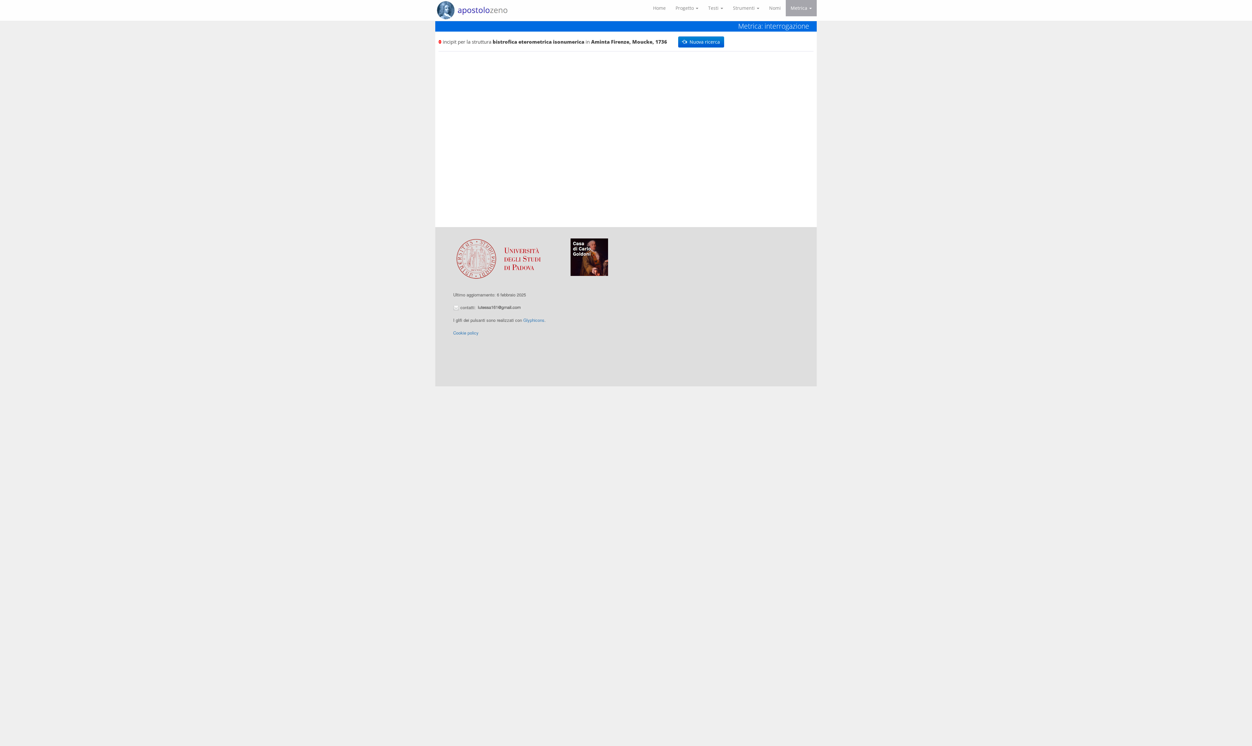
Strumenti (744, 8)
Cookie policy (466, 333)
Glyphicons (533, 320)
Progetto (685, 8)
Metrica (800, 8)
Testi (714, 8)
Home (659, 8)
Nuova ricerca (703, 42)
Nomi (775, 8)
